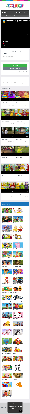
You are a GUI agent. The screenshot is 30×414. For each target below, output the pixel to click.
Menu (5, 12)
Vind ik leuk (15, 65)
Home (3, 15)
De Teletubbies (9, 56)
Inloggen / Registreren (22, 12)
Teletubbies (13, 15)
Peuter (7, 15)
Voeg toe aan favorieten (15, 68)
